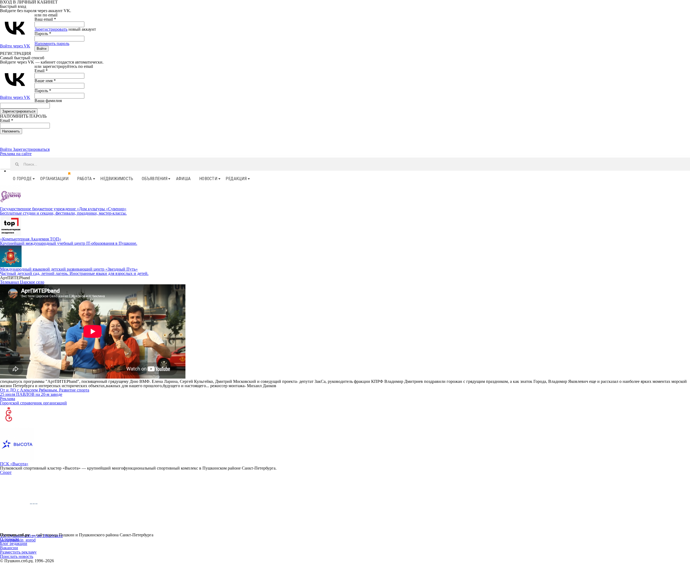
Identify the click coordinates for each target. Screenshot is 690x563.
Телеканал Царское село (22, 282)
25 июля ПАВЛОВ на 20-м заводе (31, 394)
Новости (208, 178)
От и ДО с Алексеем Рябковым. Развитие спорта (44, 390)
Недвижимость (116, 178)
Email (41, 70)
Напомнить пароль (51, 43)
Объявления (154, 178)
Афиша (183, 178)
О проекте (9, 539)
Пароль (42, 33)
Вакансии (9, 547)
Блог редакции (13, 543)
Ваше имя (45, 80)
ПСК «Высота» (14, 463)
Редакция (236, 178)
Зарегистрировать (50, 29)
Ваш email (45, 19)
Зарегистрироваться (31, 149)
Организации (54, 178)
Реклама (7, 398)
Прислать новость (16, 556)
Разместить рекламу (18, 552)
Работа (84, 178)
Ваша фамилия (48, 100)
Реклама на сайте (16, 153)
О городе (22, 178)
